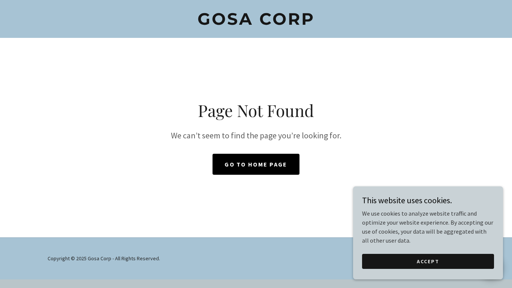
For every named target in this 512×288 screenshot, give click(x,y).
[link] (256, 22)
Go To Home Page (256, 164)
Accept (428, 261)
